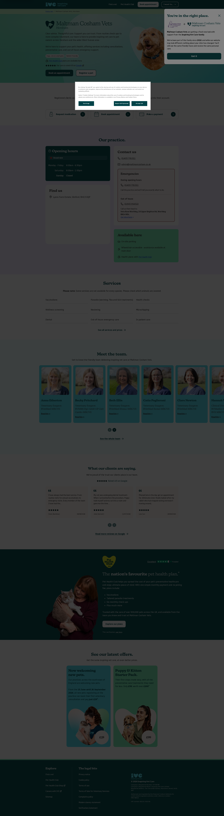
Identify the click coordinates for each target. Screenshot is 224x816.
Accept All (139, 103)
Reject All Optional (121, 103)
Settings (86, 103)
